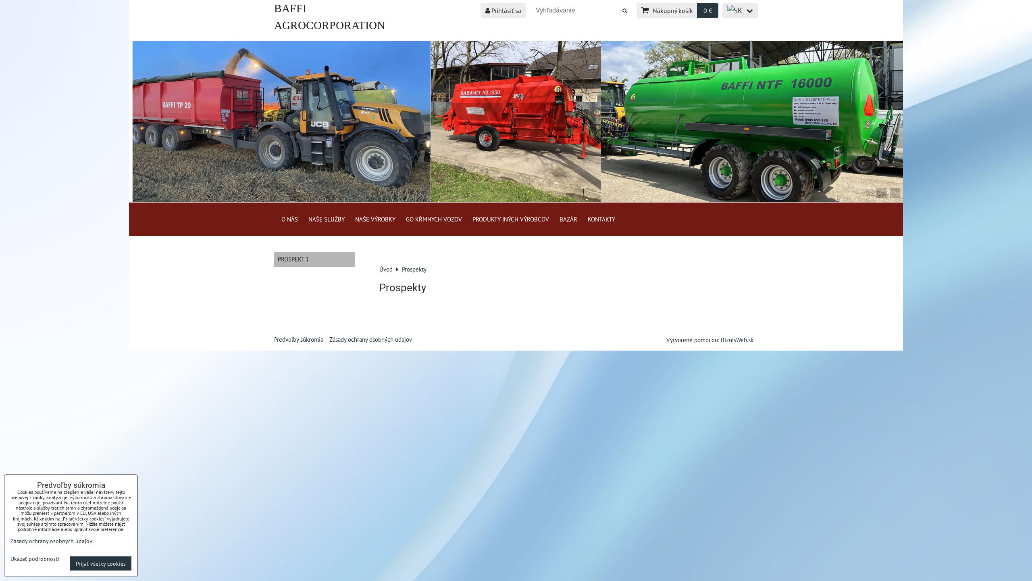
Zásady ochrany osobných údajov (370, 339)
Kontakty (601, 219)
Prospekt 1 (293, 259)
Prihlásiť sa (505, 10)
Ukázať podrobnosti (34, 559)
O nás (289, 219)
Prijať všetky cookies (101, 563)
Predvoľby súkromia (298, 339)
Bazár (568, 219)
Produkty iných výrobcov (510, 219)
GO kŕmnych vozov (434, 219)
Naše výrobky (375, 219)
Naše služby (326, 219)
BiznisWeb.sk (737, 340)
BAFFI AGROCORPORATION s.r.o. (329, 25)
